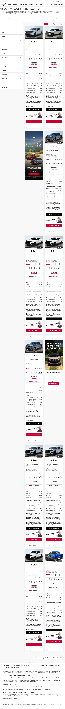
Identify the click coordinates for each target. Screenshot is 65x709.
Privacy (50, 704)
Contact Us (46, 704)
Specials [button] (37, 4)
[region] (34, 89)
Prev (40, 657)
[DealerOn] (6, 704)
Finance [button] (50, 4)
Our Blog (60, 4)
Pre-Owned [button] (30, 4)
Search (57, 18)
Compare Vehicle (32, 127)
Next (48, 657)
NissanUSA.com (58, 704)
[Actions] (41, 46)
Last (53, 657)
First (35, 657)
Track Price (35, 67)
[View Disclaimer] (37, 59)
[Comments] (39, 59)
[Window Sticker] (41, 59)
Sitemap (53, 704)
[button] (34, 109)
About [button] (55, 4)
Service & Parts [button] (43, 4)
